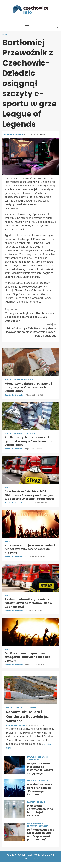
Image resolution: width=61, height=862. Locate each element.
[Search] (57, 27)
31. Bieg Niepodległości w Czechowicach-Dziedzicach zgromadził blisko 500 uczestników (30, 315)
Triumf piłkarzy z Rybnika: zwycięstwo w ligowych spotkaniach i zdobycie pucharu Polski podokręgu (30, 330)
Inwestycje (23, 433)
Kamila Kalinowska (13, 134)
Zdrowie (41, 802)
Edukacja (10, 379)
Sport (5, 34)
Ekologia (43, 826)
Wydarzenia (33, 760)
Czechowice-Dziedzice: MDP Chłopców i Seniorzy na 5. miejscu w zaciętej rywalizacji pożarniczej (30, 470)
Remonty (31, 708)
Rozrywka (43, 757)
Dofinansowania (35, 823)
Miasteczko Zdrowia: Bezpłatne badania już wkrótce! (14, 809)
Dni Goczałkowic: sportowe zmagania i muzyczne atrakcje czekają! (30, 632)
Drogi (9, 708)
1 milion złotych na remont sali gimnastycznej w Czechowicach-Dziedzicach (30, 416)
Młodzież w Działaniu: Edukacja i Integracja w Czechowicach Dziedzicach (30, 362)
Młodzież (21, 379)
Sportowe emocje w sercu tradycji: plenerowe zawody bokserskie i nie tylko (30, 524)
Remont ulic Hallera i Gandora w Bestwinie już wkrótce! (30, 690)
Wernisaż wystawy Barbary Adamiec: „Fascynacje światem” (14, 788)
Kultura (31, 757)
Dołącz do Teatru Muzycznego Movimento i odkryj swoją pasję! (14, 765)
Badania (31, 802)
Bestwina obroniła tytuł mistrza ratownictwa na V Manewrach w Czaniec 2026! (30, 578)
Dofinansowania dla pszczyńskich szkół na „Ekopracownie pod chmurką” (14, 832)
